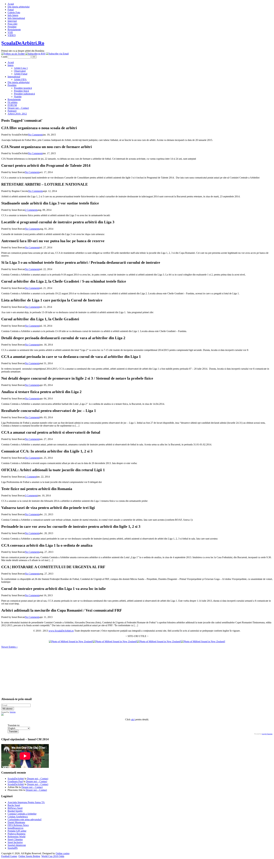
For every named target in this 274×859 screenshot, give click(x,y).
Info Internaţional (16, 18)
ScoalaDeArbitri (16, 778)
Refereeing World (16, 836)
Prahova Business (16, 833)
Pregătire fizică (21, 91)
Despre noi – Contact (18, 108)
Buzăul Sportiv (15, 811)
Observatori (20, 71)
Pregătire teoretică (23, 88)
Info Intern (13, 15)
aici (133, 719)
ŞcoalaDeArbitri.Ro (22, 43)
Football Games (9, 856)
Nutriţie (18, 96)
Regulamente (14, 29)
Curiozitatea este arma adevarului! (25, 819)
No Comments (35, 134)
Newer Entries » (9, 647)
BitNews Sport (15, 808)
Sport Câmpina (15, 839)
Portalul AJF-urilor (17, 831)
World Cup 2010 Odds (52, 856)
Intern (10, 65)
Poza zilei (12, 24)
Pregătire (12, 26)
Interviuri (12, 21)
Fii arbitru (12, 102)
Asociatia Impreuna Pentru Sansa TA (26, 802)
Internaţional (14, 76)
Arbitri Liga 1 (21, 68)
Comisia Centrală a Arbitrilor (22, 813)
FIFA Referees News (18, 825)
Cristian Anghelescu (18, 816)
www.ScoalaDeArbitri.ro (61, 630)
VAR (10, 32)
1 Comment (31, 476)
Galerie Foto (14, 12)
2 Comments (31, 210)
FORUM (12, 105)
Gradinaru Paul (15, 781)
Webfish (13, 712)
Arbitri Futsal (20, 73)
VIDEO (12, 35)
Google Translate (267, 734)
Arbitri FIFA (20, 79)
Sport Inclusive (15, 842)
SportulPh (13, 848)
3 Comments (31, 495)
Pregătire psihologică (24, 93)
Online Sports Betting (29, 856)
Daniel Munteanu (16, 822)
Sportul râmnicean (17, 845)
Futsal (11, 9)
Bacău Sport (14, 805)
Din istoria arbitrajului (18, 6)
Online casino (62, 853)
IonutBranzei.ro (15, 828)
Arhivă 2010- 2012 (17, 113)
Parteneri (12, 111)
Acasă (11, 4)
